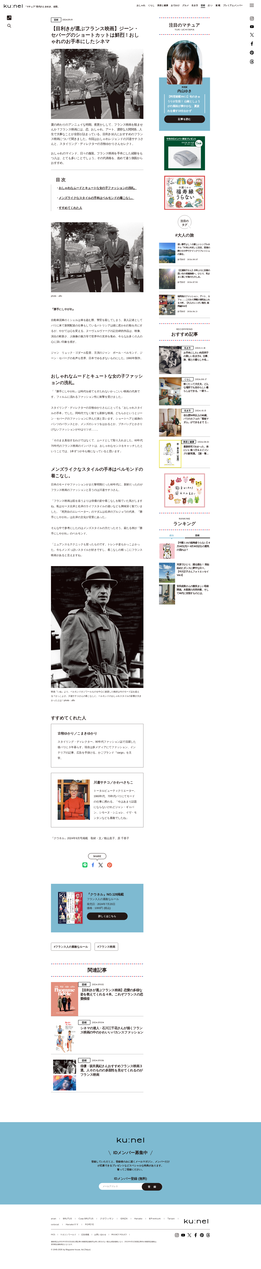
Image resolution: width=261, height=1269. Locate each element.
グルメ (185, 5)
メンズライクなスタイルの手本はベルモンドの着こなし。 (96, 198)
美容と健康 (162, 5)
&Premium (155, 1219)
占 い (210, 5)
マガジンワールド (68, 1235)
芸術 (203, 5)
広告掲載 (85, 1235)
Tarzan (171, 1219)
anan (53, 1219)
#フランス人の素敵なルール (71, 946)
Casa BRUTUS (86, 1219)
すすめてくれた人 (70, 207)
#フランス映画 (106, 946)
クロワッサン (107, 1219)
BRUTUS (67, 1219)
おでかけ (175, 5)
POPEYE (89, 1225)
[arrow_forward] (252, 18)
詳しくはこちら (107, 916)
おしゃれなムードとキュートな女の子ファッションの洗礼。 (97, 188)
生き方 (195, 5)
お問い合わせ (100, 1235)
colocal (55, 1225)
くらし (151, 5)
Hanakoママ (72, 1225)
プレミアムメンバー (233, 5)
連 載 (217, 5)
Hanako (138, 1219)
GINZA (124, 1219)
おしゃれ (141, 5)
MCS (53, 1235)
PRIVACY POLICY (119, 1235)
